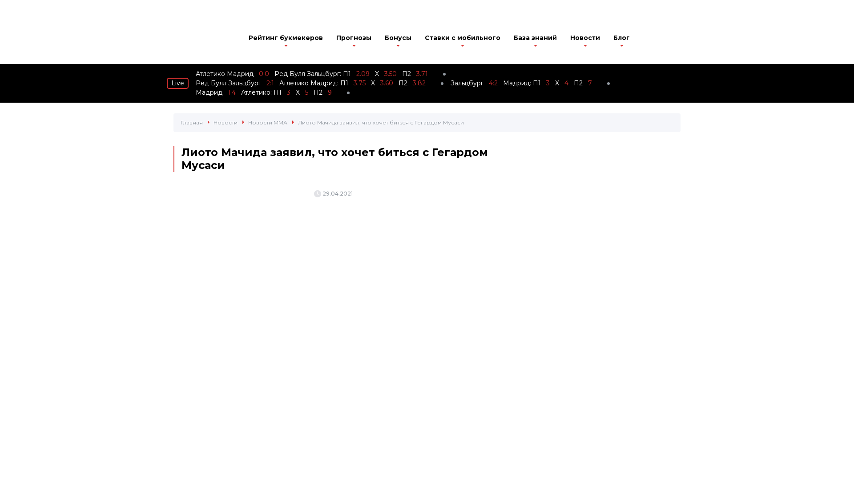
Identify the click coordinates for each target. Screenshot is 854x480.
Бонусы (398, 38)
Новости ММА (267, 122)
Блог (621, 38)
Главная (192, 122)
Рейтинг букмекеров (286, 38)
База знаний (535, 38)
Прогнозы (353, 38)
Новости (585, 38)
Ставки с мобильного (462, 38)
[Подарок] (649, 40)
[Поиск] (675, 38)
